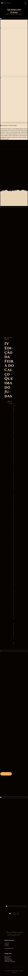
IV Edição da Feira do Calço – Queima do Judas (9, 370)
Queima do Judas (8, 960)
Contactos (6, 957)
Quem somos (7, 956)
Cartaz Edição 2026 (9, 948)
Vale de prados (7, 958)
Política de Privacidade (9, 961)
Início (8, 14)
